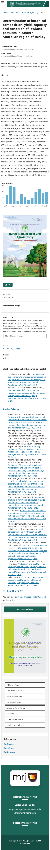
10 (22, 591)
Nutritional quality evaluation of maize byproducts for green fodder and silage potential (26, 449)
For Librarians (9, 752)
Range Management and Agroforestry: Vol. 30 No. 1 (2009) (23, 584)
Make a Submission (25, 609)
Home (5, 12)
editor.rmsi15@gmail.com (25, 813)
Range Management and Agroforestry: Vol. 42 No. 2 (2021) (23, 490)
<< (4, 591)
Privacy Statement (15, 696)
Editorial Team (13, 685)
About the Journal (14, 690)
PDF (9, 285)
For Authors (9, 748)
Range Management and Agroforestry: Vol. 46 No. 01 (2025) (27, 454)
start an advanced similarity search (30, 597)
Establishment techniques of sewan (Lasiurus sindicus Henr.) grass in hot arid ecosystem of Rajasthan (27, 513)
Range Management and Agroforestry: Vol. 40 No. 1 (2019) (23, 383)
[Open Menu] (2, 2)
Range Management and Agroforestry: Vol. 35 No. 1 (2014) (27, 518)
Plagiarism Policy (14, 725)
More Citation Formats (14, 336)
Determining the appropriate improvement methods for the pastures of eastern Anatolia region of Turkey (27, 378)
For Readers (9, 744)
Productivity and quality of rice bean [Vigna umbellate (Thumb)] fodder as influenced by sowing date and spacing (27, 566)
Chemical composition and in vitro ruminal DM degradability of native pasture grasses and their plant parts (27, 533)
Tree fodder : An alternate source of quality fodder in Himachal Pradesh (26, 580)
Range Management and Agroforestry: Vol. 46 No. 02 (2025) (25, 506)
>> (27, 591)
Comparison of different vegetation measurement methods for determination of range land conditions (26, 393)
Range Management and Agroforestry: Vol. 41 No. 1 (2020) (23, 474)
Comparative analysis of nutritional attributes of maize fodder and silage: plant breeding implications (27, 501)
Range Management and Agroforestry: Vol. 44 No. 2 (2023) (22, 557)
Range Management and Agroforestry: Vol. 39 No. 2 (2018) (26, 426)
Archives (14, 12)
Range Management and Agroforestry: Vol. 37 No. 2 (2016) (27, 398)
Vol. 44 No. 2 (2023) (28, 12)
